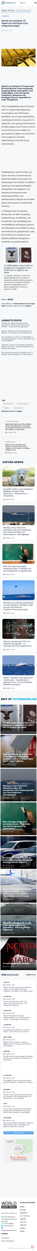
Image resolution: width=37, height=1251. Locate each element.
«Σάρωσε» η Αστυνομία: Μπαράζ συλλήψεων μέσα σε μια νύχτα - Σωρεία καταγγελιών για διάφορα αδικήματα (17, 346)
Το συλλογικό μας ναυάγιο (16, 963)
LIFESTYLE (6, 982)
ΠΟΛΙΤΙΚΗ (23, 1210)
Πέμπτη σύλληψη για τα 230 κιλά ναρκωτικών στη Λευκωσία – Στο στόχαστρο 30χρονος (17, 926)
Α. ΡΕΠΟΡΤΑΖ (7, 996)
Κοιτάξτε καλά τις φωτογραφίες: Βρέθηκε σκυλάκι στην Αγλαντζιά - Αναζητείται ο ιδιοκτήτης (18, 492)
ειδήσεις (28, 306)
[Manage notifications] (32, 1246)
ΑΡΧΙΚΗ (22, 1207)
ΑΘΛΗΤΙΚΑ (23, 1225)
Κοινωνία (11, 10)
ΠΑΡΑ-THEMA (7, 1037)
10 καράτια (6, 408)
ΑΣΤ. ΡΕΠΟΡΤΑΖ (25, 1216)
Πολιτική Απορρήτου (7, 1241)
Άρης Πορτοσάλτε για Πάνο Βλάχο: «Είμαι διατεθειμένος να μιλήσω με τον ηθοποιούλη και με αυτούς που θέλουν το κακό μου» (18, 427)
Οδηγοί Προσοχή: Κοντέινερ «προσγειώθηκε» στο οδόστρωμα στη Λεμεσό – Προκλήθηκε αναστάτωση (17, 892)
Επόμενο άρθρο (10, 442)
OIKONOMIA (23, 1213)
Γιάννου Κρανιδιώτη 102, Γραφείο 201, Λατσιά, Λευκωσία (9, 1219)
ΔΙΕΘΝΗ (22, 1231)
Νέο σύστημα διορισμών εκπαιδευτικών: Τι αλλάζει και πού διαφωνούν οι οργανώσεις (17, 353)
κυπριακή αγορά (18, 408)
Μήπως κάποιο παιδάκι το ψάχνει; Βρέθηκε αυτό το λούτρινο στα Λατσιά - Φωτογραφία (17, 1044)
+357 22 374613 (8, 1226)
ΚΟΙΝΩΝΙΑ (6, 1051)
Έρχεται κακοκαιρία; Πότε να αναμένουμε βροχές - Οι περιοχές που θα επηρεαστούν (16, 332)
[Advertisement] (18, 382)
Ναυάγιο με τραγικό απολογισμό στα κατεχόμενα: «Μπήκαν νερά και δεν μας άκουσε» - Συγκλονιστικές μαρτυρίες (15, 325)
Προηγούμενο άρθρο (12, 421)
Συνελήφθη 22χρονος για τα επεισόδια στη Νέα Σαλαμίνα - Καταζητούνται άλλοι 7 (18, 859)
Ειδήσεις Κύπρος (8, 403)
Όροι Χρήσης (5, 1238)
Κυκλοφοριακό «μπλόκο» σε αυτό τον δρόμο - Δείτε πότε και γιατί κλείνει (16, 1031)
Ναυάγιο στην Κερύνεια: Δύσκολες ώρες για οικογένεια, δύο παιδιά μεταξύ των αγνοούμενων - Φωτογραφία (17, 531)
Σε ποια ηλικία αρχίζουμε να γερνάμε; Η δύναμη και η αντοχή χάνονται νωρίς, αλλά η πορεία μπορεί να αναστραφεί (17, 1110)
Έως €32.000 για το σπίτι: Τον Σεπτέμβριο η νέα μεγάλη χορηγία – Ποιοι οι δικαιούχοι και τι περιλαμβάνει (18, 339)
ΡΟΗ (9, 974)
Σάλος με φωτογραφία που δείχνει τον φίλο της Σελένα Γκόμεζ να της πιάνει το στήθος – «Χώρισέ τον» (18, 447)
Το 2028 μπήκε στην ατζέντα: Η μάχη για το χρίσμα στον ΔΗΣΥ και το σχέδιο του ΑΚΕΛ (18, 269)
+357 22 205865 (8, 1223)
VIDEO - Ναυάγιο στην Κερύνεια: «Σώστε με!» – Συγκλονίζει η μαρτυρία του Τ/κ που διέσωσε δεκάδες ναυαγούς (18, 681)
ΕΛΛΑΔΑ (22, 1228)
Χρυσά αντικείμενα (23, 403)
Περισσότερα (18, 1133)
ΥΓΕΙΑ (5, 1103)
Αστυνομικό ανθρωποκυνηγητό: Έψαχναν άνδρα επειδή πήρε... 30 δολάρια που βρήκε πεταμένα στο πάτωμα (18, 1124)
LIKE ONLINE (7, 1118)
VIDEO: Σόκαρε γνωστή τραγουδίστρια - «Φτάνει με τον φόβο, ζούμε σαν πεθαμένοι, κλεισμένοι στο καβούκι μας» (18, 989)
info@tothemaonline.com (9, 1230)
